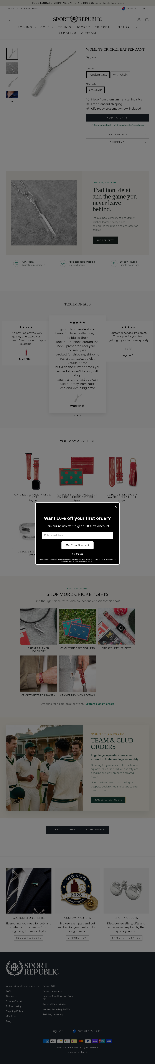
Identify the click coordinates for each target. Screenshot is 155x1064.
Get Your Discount (77, 545)
